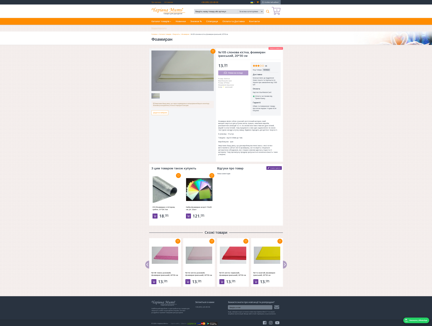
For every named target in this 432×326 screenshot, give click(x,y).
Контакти (254, 21)
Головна (154, 34)
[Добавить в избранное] (178, 175)
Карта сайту (175, 323)
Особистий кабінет (271, 2)
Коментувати (274, 168)
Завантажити (159, 28)
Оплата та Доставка (233, 21)
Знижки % (196, 21)
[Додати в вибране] (212, 51)
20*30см (226, 83)
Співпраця (212, 21)
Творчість (176, 34)
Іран (230, 81)
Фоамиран (185, 34)
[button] (253, 2)
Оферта (183, 323)
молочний (228, 87)
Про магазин (156, 2)
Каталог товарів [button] (160, 21)
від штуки (230, 85)
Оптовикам (168, 2)
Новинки (181, 21)
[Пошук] (268, 11)
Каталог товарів (165, 34)
